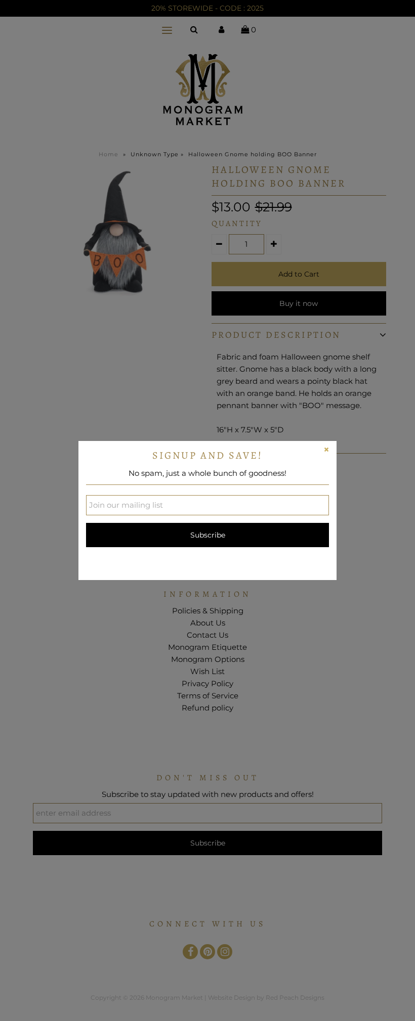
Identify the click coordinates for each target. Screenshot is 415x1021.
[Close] (326, 451)
